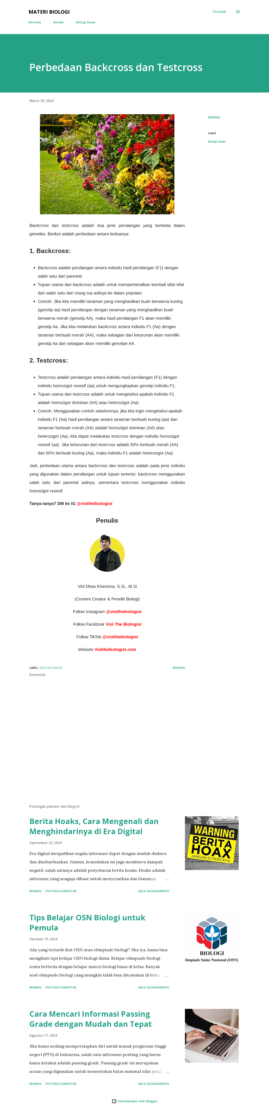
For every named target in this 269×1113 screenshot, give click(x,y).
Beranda (35, 22)
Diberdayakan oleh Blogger (137, 1101)
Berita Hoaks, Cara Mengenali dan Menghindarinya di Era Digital (94, 826)
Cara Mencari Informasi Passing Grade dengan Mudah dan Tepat (90, 1019)
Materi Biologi (49, 11)
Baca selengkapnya (153, 891)
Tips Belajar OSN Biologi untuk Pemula (87, 922)
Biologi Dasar (86, 22)
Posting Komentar (61, 891)
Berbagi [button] (214, 117)
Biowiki (58, 22)
